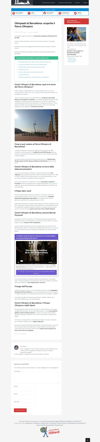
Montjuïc (48, 90)
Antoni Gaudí (52, 183)
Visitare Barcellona (22, 2)
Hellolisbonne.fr (29, 423)
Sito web (16, 401)
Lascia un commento (33, 32)
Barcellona (23, 333)
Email (16, 394)
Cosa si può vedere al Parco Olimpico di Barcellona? (33, 64)
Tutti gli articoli (44, 421)
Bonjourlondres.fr (62, 423)
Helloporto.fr (37, 423)
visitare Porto (71, 58)
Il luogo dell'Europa (24, 74)
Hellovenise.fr (53, 423)
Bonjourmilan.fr (59, 425)
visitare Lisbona (72, 59)
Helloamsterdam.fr (72, 423)
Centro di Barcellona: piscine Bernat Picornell (31, 72)
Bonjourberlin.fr (81, 423)
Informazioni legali (53, 421)
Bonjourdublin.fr (50, 425)
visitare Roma (71, 61)
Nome (16, 386)
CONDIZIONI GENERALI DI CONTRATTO (70, 421)
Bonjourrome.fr (45, 423)
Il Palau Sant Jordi (23, 69)
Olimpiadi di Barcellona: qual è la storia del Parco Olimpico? (35, 62)
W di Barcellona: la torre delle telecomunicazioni (32, 67)
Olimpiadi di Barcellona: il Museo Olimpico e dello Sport (34, 77)
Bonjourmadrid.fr (41, 425)
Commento (17, 371)
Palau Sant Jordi (33, 92)
